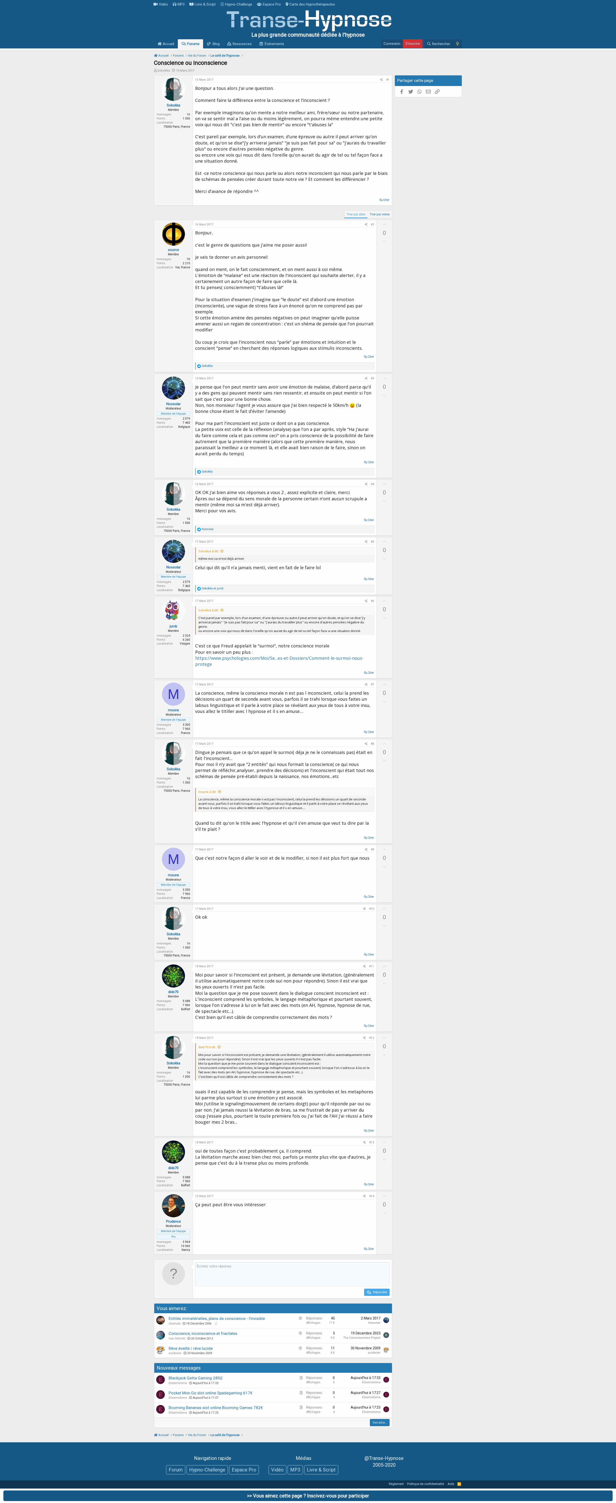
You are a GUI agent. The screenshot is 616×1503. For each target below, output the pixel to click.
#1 (388, 79)
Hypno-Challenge (238, 4)
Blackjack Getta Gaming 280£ (196, 1378)
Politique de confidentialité (425, 1484)
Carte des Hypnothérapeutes (312, 4)
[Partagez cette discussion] (382, 80)
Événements (274, 44)
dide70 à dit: (207, 1047)
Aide (451, 1484)
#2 (372, 224)
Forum (176, 1470)
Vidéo (163, 4)
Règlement (396, 1484)
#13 (371, 1142)
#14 (371, 1196)
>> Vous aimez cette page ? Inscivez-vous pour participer (308, 1496)
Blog (216, 44)
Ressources (242, 44)
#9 (372, 849)
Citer (386, 200)
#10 (371, 908)
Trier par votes (380, 214)
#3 (372, 378)
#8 (372, 743)
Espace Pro (272, 4)
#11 (371, 966)
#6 (372, 601)
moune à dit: (207, 792)
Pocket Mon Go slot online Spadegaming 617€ (210, 1393)
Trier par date (356, 214)
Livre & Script (205, 4)
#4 (372, 484)
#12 (371, 1038)
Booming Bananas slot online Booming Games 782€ (216, 1407)
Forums (193, 44)
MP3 (181, 4)
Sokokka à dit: (208, 551)
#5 (372, 541)
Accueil (168, 44)
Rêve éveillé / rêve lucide (191, 1348)
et (212, 588)
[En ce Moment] (457, 43)
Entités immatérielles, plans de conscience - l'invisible (217, 1318)
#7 (372, 684)
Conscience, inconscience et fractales (203, 1333)
